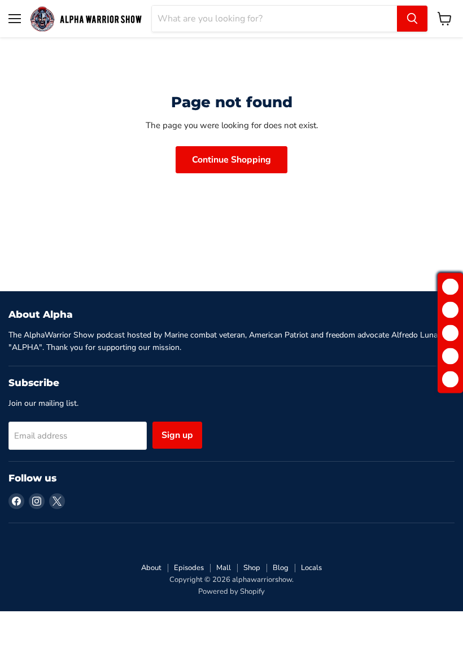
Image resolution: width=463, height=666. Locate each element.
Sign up (177, 435)
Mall (223, 568)
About (151, 568)
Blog (281, 568)
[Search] (412, 19)
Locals (311, 568)
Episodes (189, 568)
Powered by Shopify (231, 591)
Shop (251, 568)
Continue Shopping (231, 160)
